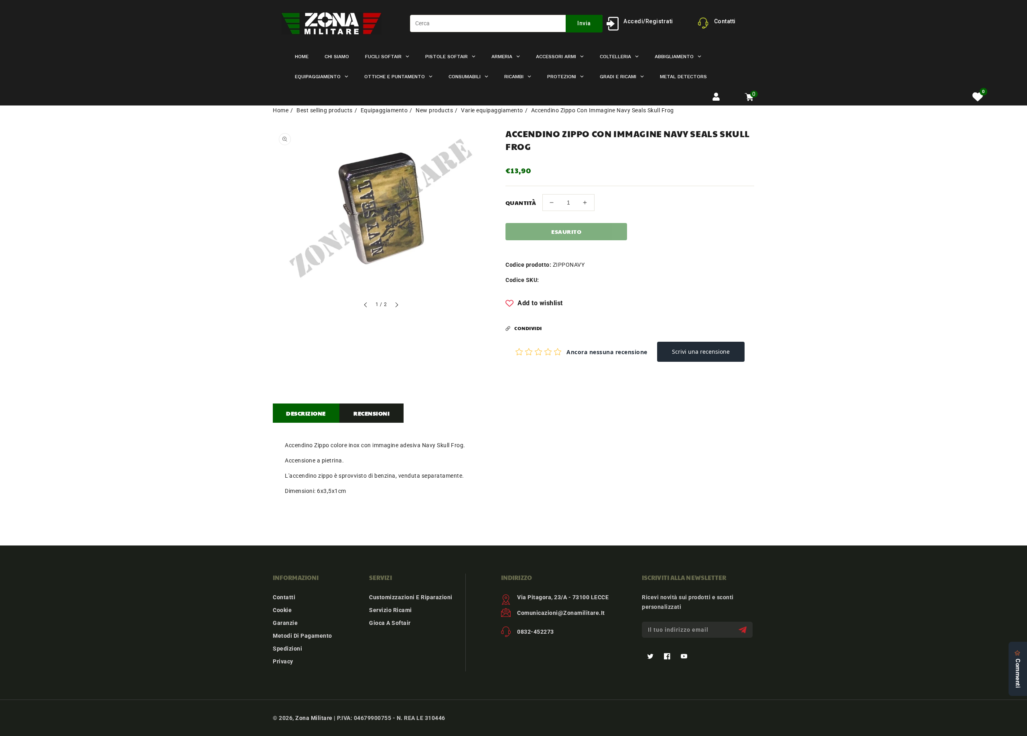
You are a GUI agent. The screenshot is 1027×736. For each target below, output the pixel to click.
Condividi (528, 328)
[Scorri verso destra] (396, 306)
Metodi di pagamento (302, 636)
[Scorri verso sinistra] (365, 306)
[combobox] (506, 23)
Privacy (283, 661)
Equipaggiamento (384, 110)
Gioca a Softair (390, 623)
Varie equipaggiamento (492, 110)
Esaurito (566, 231)
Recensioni (371, 413)
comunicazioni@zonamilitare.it (561, 613)
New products (434, 110)
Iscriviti (744, 630)
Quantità (520, 203)
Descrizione (306, 413)
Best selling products (324, 110)
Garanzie (285, 623)
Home (280, 110)
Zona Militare (314, 718)
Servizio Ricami (390, 610)
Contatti (284, 597)
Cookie (282, 610)
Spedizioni (287, 648)
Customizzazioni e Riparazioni (411, 597)
